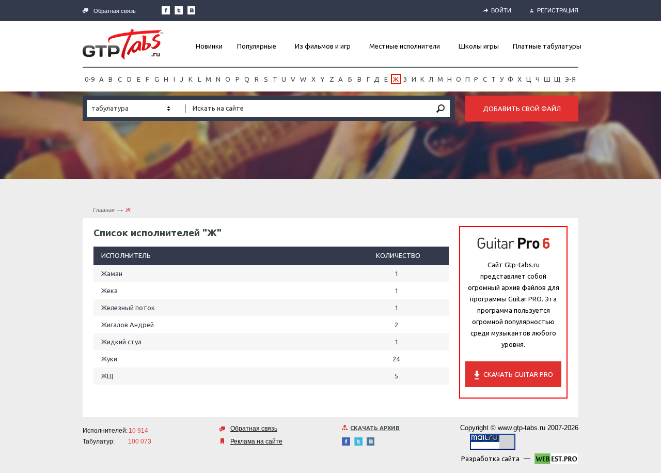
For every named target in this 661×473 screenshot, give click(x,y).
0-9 (90, 79)
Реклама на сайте (256, 441)
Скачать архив (375, 428)
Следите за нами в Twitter (179, 10)
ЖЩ (107, 375)
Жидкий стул (121, 341)
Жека (109, 290)
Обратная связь (114, 11)
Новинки (209, 46)
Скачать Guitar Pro (518, 374)
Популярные (256, 46)
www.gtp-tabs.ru (521, 428)
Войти (501, 10)
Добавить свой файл (522, 108)
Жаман (111, 273)
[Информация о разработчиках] (556, 460)
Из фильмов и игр (323, 46)
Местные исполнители (404, 46)
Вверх (652, 236)
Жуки (109, 358)
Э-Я (570, 79)
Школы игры (479, 46)
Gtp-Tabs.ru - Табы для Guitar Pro (123, 43)
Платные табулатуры (547, 46)
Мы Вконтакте (191, 10)
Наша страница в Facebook (166, 10)
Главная (104, 210)
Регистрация (557, 10)
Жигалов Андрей (127, 324)
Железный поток (128, 307)
